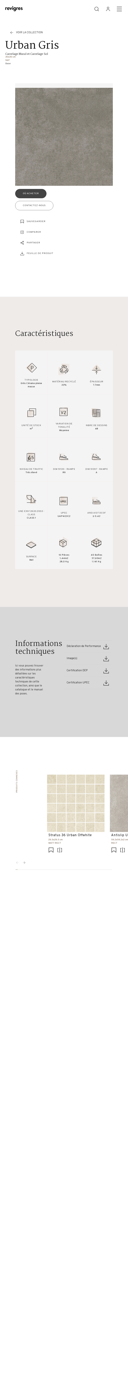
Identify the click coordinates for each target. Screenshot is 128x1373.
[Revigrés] (14, 9)
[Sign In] (108, 9)
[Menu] (119, 9)
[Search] (96, 9)
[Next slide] (24, 863)
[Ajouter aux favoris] (51, 850)
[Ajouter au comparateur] (59, 850)
